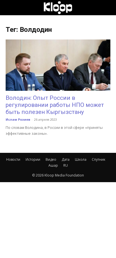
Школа (80, 159)
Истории (33, 159)
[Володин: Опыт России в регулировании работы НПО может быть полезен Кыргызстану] (58, 65)
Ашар (53, 165)
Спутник (98, 159)
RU (65, 165)
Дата (66, 159)
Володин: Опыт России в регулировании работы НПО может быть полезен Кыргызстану (55, 104)
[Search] (108, 7)
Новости (13, 159)
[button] (10, 7)
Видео (51, 159)
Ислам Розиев (18, 119)
